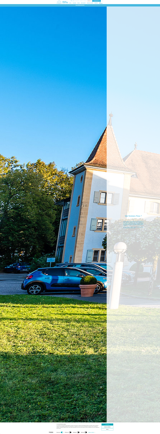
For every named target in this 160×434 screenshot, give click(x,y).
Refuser (107, 429)
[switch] (70, 432)
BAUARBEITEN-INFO (80, 5)
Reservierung (96, 0)
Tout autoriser (107, 424)
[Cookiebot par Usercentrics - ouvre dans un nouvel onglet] (51, 432)
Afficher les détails (91, 432)
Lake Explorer (100, 3)
